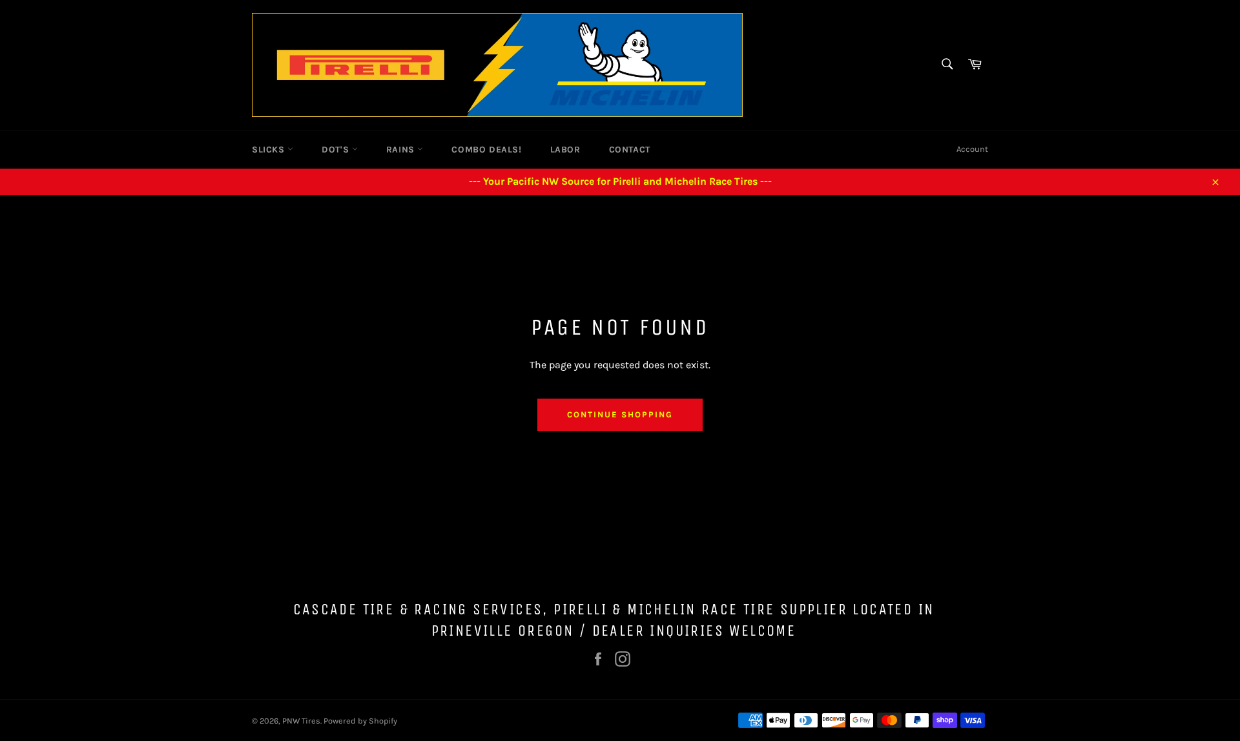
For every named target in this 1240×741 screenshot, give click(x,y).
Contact (629, 149)
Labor (565, 149)
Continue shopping (619, 414)
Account (972, 149)
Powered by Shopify (360, 720)
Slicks (269, 149)
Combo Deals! (486, 149)
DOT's (337, 149)
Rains (402, 149)
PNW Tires (301, 720)
